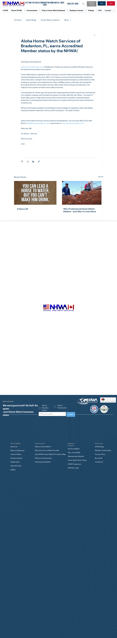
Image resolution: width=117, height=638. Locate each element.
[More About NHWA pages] (24, 10)
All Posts (17, 20)
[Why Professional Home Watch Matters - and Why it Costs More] (82, 193)
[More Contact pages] (113, 10)
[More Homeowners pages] (39, 10)
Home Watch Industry (50, 20)
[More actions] (94, 35)
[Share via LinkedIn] (33, 161)
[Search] (83, 3)
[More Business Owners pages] (85, 10)
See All (100, 177)
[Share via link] (39, 161)
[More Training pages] (96, 10)
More (66, 20)
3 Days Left (22, 209)
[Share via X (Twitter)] (28, 161)
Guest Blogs (31, 20)
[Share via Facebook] (22, 161)
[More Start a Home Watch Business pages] (67, 10)
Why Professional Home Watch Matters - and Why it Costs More (79, 210)
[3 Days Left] (35, 193)
